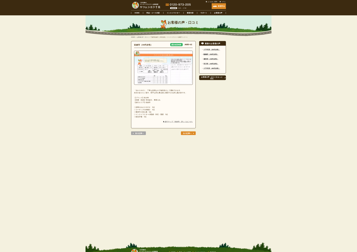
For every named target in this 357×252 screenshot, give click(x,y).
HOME (137, 13)
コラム (224, 1)
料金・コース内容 (153, 13)
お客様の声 (218, 13)
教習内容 (190, 13)
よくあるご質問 (212, 1)
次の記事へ (187, 133)
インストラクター (173, 13)
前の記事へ (139, 133)
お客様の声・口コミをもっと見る (212, 78)
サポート (204, 13)
